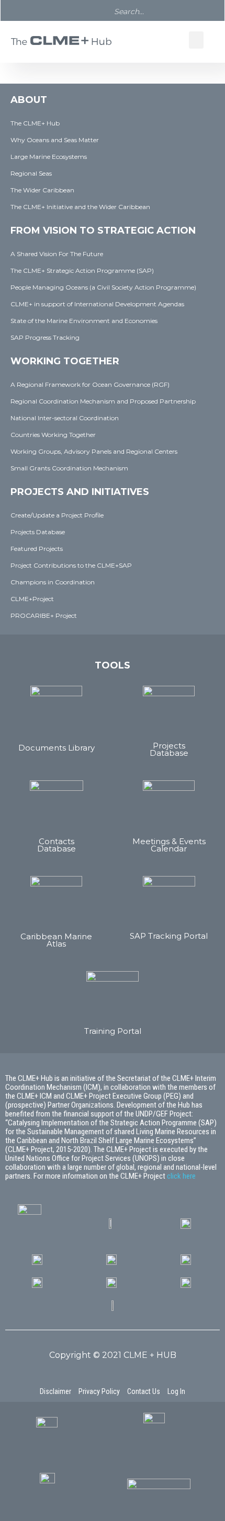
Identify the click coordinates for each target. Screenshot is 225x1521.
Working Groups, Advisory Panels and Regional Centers (93, 451)
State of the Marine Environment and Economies (84, 321)
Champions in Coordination (52, 582)
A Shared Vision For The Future (56, 254)
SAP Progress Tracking (45, 337)
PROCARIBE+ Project (43, 615)
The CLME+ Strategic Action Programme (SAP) (82, 270)
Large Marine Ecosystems (48, 156)
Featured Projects (36, 548)
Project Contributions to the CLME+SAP (71, 565)
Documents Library (56, 748)
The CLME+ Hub (35, 123)
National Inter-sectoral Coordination (64, 418)
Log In (176, 1391)
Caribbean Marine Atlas (56, 940)
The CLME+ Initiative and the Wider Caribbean (80, 207)
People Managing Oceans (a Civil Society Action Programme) (103, 287)
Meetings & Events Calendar (169, 845)
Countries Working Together (53, 435)
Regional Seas (31, 173)
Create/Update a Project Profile (57, 515)
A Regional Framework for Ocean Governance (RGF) (90, 384)
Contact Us (143, 1391)
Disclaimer (55, 1391)
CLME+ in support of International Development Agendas (97, 304)
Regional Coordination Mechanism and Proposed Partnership (103, 401)
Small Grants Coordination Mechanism (69, 468)
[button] (196, 40)
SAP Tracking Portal (169, 936)
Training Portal (112, 1031)
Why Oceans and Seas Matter (54, 140)
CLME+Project (32, 599)
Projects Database (37, 532)
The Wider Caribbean (42, 190)
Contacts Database (56, 845)
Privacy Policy (99, 1391)
